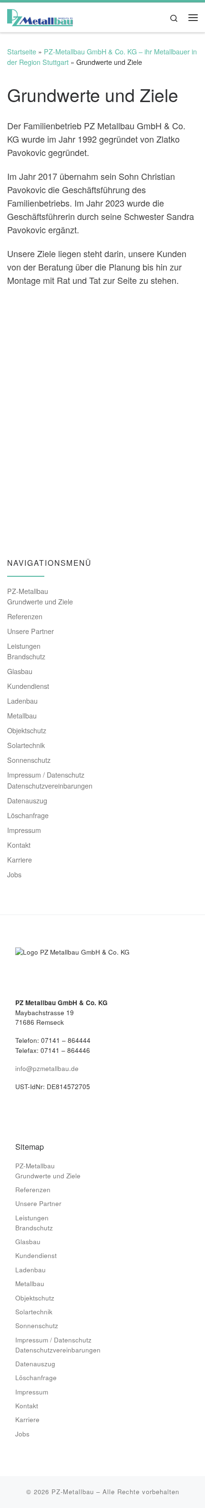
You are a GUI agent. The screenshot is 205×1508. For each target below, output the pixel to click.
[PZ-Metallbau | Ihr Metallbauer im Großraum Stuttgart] (40, 15)
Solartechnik (26, 745)
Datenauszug (27, 800)
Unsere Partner (30, 631)
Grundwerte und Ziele (40, 601)
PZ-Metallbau (27, 591)
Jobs (14, 874)
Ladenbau (22, 701)
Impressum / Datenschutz (45, 775)
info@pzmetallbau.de (47, 1068)
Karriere (19, 859)
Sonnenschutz (29, 760)
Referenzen (24, 616)
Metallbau (22, 715)
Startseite (21, 51)
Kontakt (19, 845)
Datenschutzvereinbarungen (49, 785)
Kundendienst (28, 686)
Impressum (24, 830)
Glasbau (19, 671)
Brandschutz (26, 656)
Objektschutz (26, 730)
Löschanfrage (28, 815)
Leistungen (24, 646)
